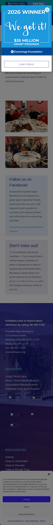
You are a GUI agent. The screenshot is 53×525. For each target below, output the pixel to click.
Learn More (26, 64)
